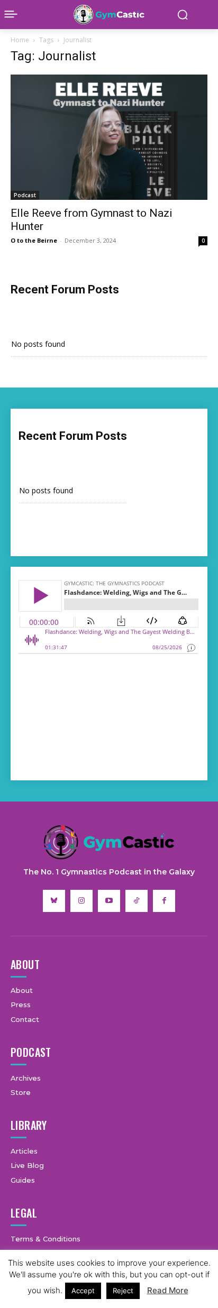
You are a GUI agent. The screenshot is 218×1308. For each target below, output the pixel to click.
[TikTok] (136, 901)
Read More (167, 1290)
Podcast (25, 195)
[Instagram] (81, 901)
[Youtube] (109, 901)
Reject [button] (123, 1290)
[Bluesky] (54, 901)
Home (20, 39)
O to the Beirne (34, 240)
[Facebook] (164, 901)
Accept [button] (83, 1290)
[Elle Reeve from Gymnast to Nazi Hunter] (109, 137)
